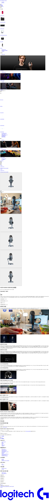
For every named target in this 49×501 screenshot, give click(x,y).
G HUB (3, 459)
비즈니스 (3, 2)
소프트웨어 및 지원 (3, 304)
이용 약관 (1, 486)
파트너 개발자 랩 (4, 473)
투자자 (3, 443)
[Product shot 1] (11, 181)
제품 (1, 6)
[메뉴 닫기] (0, 7)
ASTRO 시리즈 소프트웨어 (5, 460)
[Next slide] (3, 419)
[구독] (8, 430)
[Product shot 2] (11, 223)
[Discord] (3, 436)
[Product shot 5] (11, 277)
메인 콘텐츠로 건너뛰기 (3, 0)
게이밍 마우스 (4, 449)
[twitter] (1, 436)
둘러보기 (2, 90)
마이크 (3, 453)
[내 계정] (0, 163)
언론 (2, 444)
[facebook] (2, 436)
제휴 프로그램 (4, 472)
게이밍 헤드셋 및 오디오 (5, 451)
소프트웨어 (1, 160)
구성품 (1, 302)
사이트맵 (12, 486)
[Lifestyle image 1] (11, 203)
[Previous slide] (1, 419)
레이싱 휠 (3, 452)
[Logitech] (1, 5)
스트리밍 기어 (2, 166)
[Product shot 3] (11, 241)
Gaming (1, 165)
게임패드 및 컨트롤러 (5, 455)
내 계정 (3, 469)
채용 (2, 442)
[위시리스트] (1, 162)
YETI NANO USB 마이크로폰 (4, 168)
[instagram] (0, 436)
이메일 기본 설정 (4, 468)
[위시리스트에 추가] (1, 190)
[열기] (0, 164)
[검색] (1, 161)
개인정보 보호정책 (28, 431)
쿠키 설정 (9, 486)
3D (1, 192)
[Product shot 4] (11, 259)
